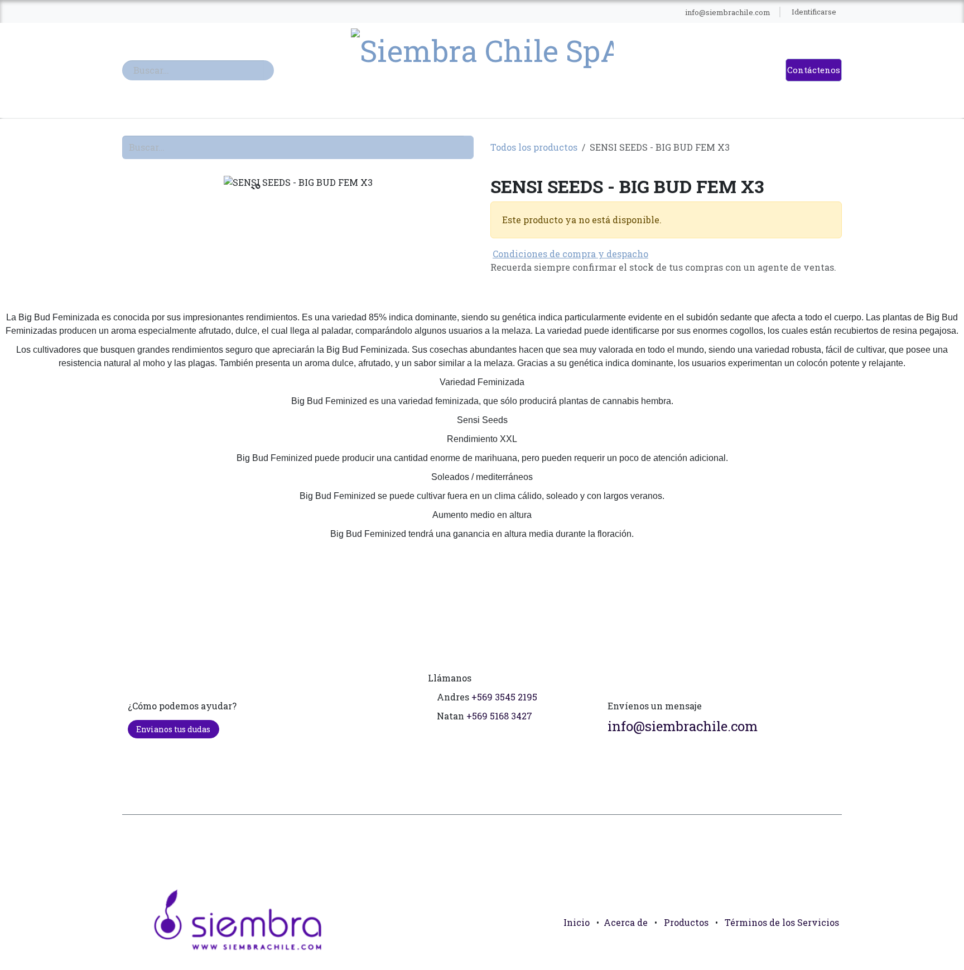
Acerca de (626, 922)
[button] (828, 947)
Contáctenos (813, 69)
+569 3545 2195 (504, 697)
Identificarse (814, 12)
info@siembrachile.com (683, 726)
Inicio (576, 922)
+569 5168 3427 (499, 716)
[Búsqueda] (269, 70)
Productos (686, 922)
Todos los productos (533, 147)
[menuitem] (320, 12)
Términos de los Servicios (782, 922)
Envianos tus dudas (173, 729)
